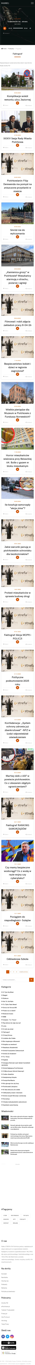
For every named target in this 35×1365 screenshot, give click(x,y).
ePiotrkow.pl (5, 1306)
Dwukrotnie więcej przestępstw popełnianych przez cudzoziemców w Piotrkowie (21, 1152)
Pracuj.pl (4, 1313)
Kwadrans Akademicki (10, 1047)
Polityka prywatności (8, 1291)
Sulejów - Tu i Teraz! (9, 1020)
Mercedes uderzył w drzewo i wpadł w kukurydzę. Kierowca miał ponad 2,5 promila (21, 1118)
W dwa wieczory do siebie (11, 1090)
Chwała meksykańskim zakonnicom (15, 1102)
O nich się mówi (8, 1029)
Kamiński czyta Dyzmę (10, 1105)
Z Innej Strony (7, 1035)
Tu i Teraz (6, 1057)
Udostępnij (6, 33)
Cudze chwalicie (8, 1074)
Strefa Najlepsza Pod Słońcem (13, 1068)
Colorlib (28, 1363)
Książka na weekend (10, 1044)
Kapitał (5, 1060)
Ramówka (4, 1277)
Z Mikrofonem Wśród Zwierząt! (13, 1071)
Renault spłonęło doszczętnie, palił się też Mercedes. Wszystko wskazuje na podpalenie (21, 1127)
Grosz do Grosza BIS (10, 1007)
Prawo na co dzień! (9, 1011)
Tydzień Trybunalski (7, 1310)
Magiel (5, 995)
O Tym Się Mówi (8, 992)
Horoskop (6, 1099)
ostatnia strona (23, 972)
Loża (4, 1026)
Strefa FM (4, 1303)
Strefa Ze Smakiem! (9, 1054)
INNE (4, 1017)
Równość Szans (8, 1014)
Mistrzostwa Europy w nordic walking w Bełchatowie (22, 1144)
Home (4, 48)
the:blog (4, 1321)
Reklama (15, 1223)
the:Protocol (5, 1317)
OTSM (5, 1215)
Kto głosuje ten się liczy (11, 1083)
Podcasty (11, 48)
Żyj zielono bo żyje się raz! (12, 1023)
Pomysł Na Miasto (9, 1080)
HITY (14, 1219)
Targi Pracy (5, 1324)
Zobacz (6, 105)
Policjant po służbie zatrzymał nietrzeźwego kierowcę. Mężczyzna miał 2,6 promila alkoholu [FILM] (21, 1136)
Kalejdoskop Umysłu (10, 1077)
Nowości (6, 1219)
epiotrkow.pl (15, 1215)
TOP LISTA (26, 1215)
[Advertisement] (17, 1182)
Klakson (5, 998)
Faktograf (17, 24)
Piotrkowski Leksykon (10, 1086)
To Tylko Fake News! (10, 1004)
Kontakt (6, 1223)
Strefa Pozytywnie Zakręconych (13, 1051)
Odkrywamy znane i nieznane (12, 1093)
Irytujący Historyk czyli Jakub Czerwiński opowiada (15, 1064)
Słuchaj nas (5, 1281)
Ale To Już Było (8, 1001)
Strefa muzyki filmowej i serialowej (14, 1096)
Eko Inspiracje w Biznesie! (11, 1041)
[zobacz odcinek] (17, 103)
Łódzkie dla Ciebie (9, 1038)
